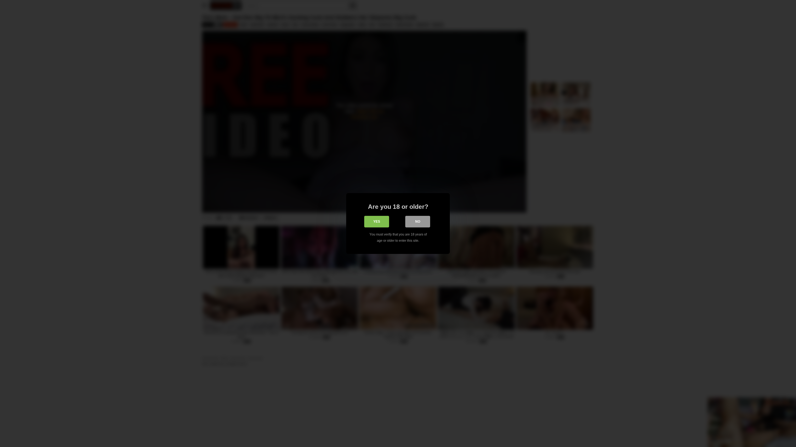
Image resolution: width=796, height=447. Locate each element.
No (417, 221)
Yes (376, 221)
